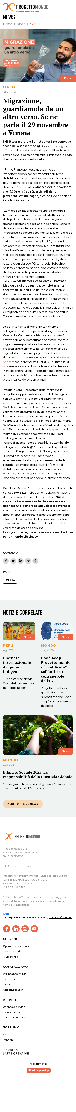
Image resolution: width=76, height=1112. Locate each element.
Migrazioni (9, 984)
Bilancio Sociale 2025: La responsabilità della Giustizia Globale (37, 774)
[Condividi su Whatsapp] (35, 561)
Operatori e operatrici (16, 946)
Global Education (13, 989)
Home (8, 24)
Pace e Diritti (10, 979)
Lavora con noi (11, 1012)
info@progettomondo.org (18, 866)
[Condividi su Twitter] (13, 561)
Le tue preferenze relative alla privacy (26, 917)
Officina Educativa (14, 1017)
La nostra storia (12, 951)
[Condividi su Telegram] (28, 561)
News (21, 24)
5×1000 (7, 1034)
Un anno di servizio (14, 1006)
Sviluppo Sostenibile (14, 973)
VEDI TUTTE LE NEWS (22, 804)
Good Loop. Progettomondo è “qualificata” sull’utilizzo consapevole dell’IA (56, 669)
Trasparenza (10, 956)
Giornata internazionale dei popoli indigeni (17, 664)
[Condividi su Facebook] (6, 561)
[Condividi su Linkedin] (21, 561)
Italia (10, 580)
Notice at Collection (60, 917)
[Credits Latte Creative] (16, 1051)
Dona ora (8, 1040)
